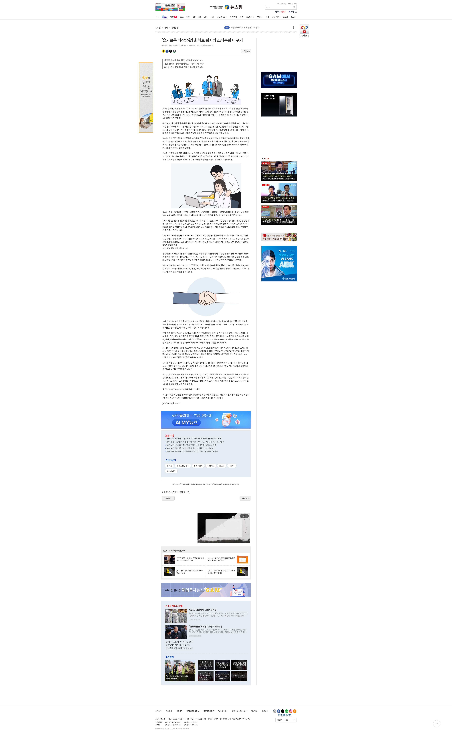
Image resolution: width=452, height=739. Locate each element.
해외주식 (280, 12)
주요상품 (169, 710)
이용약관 (254, 710)
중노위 (221, 465)
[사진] (176, 615)
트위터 (170, 51)
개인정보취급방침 (193, 710)
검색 (294, 7)
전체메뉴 (157, 17)
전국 (267, 16)
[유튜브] (274, 711)
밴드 (174, 51)
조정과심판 (171, 470)
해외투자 (233, 16)
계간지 (231, 465)
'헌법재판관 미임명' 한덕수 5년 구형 (205, 626)
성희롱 (169, 465)
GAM (293, 16)
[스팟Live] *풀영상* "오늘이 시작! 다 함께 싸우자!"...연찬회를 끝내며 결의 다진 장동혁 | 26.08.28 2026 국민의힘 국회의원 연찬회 (279, 199)
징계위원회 (198, 465)
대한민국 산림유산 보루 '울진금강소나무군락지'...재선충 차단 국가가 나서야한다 (260, 27)
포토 (182, 16)
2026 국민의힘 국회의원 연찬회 (239, 676)
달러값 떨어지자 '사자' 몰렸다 (202, 610)
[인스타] (290, 711)
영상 (172, 16)
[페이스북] (278, 711)
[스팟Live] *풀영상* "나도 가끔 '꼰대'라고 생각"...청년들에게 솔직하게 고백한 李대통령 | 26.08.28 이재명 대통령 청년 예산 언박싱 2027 (279, 177)
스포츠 (285, 16)
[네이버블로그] (286, 711)
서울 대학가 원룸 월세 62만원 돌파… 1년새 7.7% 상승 (206, 665)
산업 (241, 16)
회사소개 (158, 710)
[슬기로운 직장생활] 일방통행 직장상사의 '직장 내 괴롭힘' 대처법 (192, 451)
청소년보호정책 (208, 710)
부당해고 (210, 465)
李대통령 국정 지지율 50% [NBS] (179, 648)
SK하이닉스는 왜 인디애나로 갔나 (179, 641)
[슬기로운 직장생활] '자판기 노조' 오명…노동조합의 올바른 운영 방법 (193, 438)
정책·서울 (197, 16)
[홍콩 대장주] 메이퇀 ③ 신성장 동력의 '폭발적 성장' (190, 571)
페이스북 (167, 51)
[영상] (279, 171)
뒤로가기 (168, 498)
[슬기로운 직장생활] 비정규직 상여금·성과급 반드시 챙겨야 (189, 448)
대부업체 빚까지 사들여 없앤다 (178, 645)
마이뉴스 (293, 12)
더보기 (293, 27)
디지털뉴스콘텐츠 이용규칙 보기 (177, 492)
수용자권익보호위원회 (239, 710)
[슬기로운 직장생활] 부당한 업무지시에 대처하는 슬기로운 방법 (191, 445)
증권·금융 (250, 16)
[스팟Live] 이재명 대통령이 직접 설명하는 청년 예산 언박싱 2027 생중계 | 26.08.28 (278, 221)
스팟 (265, 158)
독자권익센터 (222, 710)
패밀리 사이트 (282, 720)
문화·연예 (276, 16)
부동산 (259, 16)
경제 (206, 16)
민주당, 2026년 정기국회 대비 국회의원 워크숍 (222, 676)
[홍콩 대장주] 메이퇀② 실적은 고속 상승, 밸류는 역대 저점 (221, 571)
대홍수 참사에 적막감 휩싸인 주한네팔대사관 (239, 665)
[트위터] (282, 711)
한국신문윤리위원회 (284, 715)
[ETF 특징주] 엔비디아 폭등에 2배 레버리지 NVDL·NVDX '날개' (190, 559)
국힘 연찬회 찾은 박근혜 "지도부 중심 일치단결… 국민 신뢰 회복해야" (205, 676)
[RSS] (294, 711)
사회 (212, 16)
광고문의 (265, 710)
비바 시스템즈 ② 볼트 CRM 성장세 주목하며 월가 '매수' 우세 (221, 559)
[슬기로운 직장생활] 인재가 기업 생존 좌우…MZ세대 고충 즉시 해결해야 (195, 441)
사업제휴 (179, 710)
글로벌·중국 (222, 16)
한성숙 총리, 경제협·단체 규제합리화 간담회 (222, 665)
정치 (188, 16)
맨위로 (244, 498)
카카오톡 (163, 51)
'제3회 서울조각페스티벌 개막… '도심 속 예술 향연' (179, 677)
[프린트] (248, 51)
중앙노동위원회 (183, 465)
